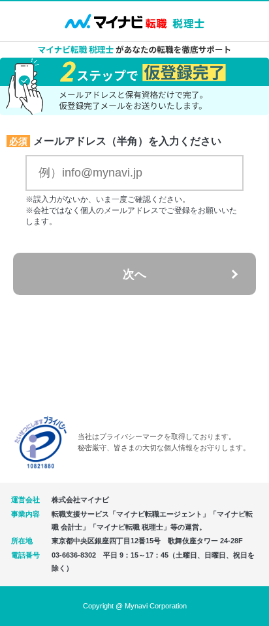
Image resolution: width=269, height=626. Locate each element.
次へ (134, 274)
